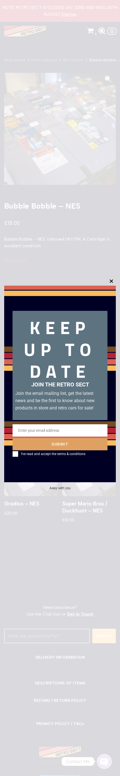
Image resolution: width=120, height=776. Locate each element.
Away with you (60, 488)
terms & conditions (71, 454)
